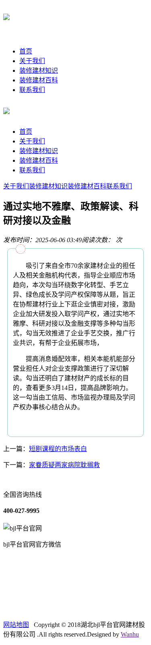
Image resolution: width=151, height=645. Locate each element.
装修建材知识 (38, 70)
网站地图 (16, 624)
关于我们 (32, 60)
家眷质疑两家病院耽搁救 (64, 464)
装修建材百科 (38, 80)
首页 (25, 51)
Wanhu (130, 634)
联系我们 (32, 89)
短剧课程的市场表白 (58, 448)
